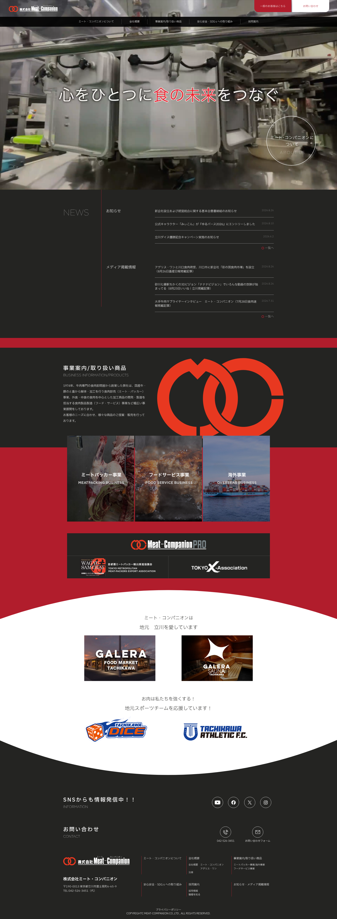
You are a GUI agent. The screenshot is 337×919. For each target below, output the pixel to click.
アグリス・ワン (208, 868)
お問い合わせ (310, 6)
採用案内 (253, 22)
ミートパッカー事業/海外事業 (249, 865)
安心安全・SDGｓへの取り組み (215, 22)
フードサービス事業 (244, 868)
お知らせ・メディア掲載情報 (251, 885)
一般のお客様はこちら (273, 6)
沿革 (191, 872)
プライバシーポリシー (168, 909)
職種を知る (194, 894)
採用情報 (193, 891)
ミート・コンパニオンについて (96, 22)
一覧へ (269, 248)
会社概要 (134, 22)
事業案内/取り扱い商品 (168, 22)
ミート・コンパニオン (212, 865)
